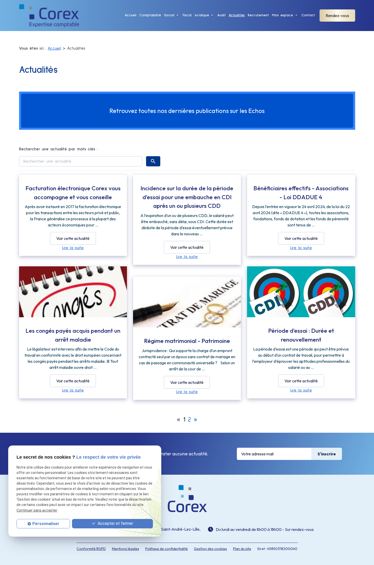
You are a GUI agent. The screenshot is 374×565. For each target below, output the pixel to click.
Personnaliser (45, 523)
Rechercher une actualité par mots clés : (58, 149)
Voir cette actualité (73, 238)
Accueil (130, 15)
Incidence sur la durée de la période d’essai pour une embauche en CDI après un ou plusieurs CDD (186, 196)
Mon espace (282, 15)
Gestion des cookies (210, 548)
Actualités (237, 15)
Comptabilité (150, 15)
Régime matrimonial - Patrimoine (187, 340)
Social (169, 15)
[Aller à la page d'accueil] (49, 15)
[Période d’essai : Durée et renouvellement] (301, 293)
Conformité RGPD (91, 548)
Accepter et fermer (115, 523)
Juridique (202, 15)
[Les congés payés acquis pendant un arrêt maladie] (73, 301)
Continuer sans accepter (37, 510)
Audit (221, 15)
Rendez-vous (337, 15)
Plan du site (242, 548)
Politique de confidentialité (166, 548)
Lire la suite (73, 248)
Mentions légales (125, 548)
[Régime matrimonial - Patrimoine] (187, 312)
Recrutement (258, 15)
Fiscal (187, 15)
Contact (308, 15)
